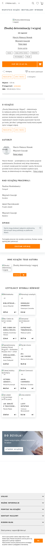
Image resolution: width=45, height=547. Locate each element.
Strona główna (12, 3)
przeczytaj (17, 86)
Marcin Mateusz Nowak (22, 37)
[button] (34, 71)
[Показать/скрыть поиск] (33, 3)
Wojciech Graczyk (22, 41)
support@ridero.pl (19, 530)
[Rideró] (2, 3)
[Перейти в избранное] (37, 3)
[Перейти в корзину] (41, 3)
